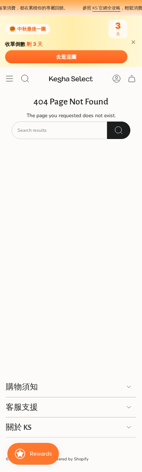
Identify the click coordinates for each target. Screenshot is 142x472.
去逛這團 (66, 57)
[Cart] (131, 78)
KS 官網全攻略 (104, 8)
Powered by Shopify (69, 459)
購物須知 (22, 387)
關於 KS (19, 427)
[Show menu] (9, 78)
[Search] (118, 130)
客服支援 (22, 407)
